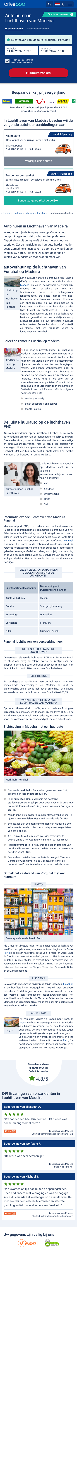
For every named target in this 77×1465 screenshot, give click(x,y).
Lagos (22, 1022)
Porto (7, 952)
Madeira (25, 285)
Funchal (68, 540)
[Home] (15, 4)
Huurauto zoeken (38, 73)
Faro (65, 1040)
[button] (49, 4)
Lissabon (68, 984)
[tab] (14, 27)
